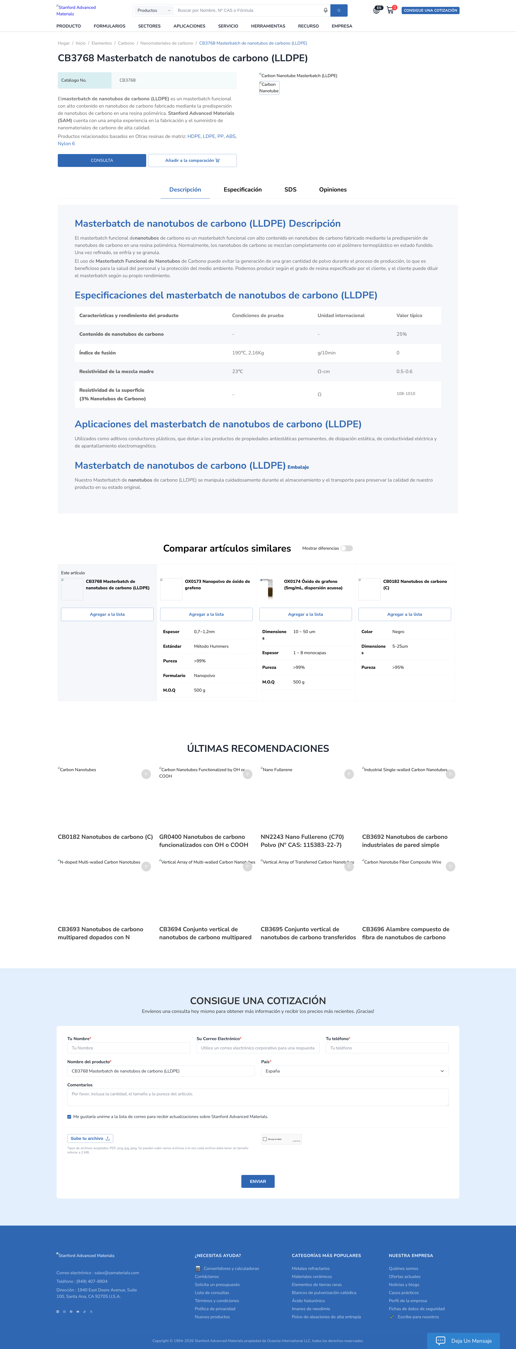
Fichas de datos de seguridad (417, 1309)
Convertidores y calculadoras (231, 1268)
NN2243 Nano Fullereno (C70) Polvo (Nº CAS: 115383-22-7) (302, 841)
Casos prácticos (404, 1293)
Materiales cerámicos (312, 1276)
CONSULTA (102, 160)
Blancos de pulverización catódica (324, 1293)
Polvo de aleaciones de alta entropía (326, 1317)
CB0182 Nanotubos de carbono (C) (105, 837)
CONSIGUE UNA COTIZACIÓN (430, 10)
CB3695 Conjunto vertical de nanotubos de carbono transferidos (308, 933)
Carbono (126, 43)
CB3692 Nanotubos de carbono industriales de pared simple (405, 841)
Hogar (64, 43)
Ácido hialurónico (308, 1301)
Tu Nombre (79, 1039)
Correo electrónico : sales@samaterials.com (97, 1273)
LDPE (209, 136)
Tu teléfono (338, 1039)
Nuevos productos (212, 1317)
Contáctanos (207, 1276)
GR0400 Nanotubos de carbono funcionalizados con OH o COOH (203, 841)
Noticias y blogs (404, 1284)
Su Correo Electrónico (219, 1039)
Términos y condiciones (217, 1301)
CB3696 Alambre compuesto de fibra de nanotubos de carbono (405, 933)
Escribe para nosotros (418, 1317)
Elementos (102, 43)
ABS (231, 136)
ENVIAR (258, 1181)
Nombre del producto (89, 1062)
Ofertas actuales (404, 1276)
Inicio (81, 43)
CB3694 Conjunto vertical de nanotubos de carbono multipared (205, 933)
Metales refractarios (311, 1268)
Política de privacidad (215, 1309)
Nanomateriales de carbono (166, 43)
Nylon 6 (66, 143)
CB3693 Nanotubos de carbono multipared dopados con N (100, 933)
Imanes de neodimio (311, 1309)
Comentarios (80, 1085)
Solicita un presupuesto (217, 1284)
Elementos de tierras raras (317, 1284)
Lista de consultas (212, 1293)
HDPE (194, 136)
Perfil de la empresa (408, 1301)
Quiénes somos (403, 1268)
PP (220, 136)
